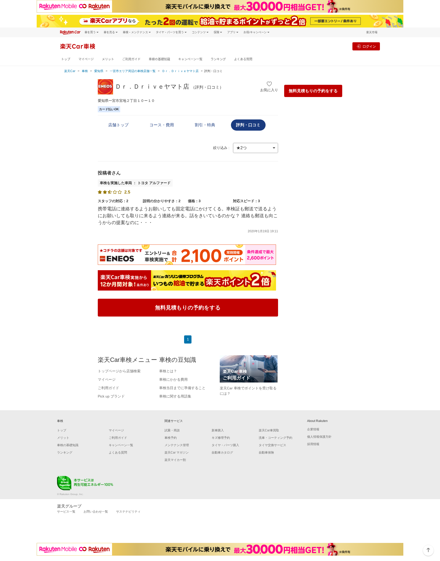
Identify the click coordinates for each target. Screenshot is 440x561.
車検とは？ (168, 371)
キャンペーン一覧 (190, 59)
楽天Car (69, 71)
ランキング (218, 59)
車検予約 (170, 438)
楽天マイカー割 (175, 460)
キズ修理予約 (221, 438)
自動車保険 (266, 452)
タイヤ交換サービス (272, 445)
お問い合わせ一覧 (96, 511)
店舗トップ (118, 125)
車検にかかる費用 (173, 379)
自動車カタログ (222, 452)
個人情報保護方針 (319, 437)
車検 (85, 71)
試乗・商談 (172, 430)
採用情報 (313, 444)
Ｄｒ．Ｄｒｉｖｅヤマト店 (180, 71)
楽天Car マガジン (176, 452)
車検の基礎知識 (159, 59)
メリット (108, 59)
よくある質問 (243, 59)
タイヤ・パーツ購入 (225, 445)
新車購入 (218, 430)
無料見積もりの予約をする (313, 91)
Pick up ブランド (111, 396)
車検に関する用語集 (175, 396)
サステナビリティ (128, 511)
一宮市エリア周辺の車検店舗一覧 (133, 71)
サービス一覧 (66, 511)
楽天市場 (371, 32)
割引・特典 (205, 125)
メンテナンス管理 (176, 445)
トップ (65, 59)
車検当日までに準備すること (182, 388)
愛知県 (98, 71)
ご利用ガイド (131, 59)
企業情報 (313, 429)
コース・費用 (161, 125)
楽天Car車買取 (269, 430)
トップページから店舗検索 (119, 371)
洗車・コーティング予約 (275, 438)
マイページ (86, 59)
